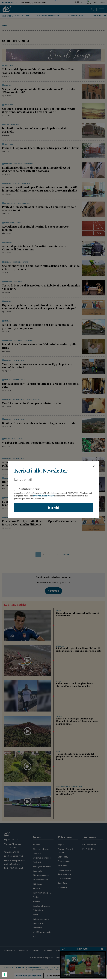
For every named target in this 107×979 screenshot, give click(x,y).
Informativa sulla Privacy (43, 496)
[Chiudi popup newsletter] (93, 466)
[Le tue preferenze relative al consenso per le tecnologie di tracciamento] (4, 974)
